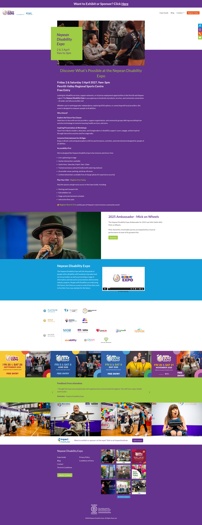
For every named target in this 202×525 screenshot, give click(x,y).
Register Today (193, 13)
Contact (60, 464)
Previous (4, 364)
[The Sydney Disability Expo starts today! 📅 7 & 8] (139, 472)
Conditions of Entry (86, 461)
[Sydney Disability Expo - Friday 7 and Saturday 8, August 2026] (126, 364)
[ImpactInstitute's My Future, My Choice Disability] (123, 456)
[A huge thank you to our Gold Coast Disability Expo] (139, 487)
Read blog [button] (113, 238)
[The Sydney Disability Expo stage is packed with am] (123, 487)
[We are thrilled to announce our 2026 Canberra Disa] (108, 456)
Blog (172, 13)
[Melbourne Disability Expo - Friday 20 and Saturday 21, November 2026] (75, 364)
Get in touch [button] (138, 440)
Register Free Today (78, 180)
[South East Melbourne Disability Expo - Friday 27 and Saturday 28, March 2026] (177, 364)
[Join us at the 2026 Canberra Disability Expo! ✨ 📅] (139, 456)
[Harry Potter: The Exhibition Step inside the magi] (108, 487)
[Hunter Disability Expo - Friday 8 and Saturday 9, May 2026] (25, 364)
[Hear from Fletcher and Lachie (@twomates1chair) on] (123, 472)
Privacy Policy (84, 457)
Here (124, 4)
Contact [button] (180, 13)
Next (197, 364)
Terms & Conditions (64, 467)
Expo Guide (164, 13)
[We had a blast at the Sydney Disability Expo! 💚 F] (108, 472)
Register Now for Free (68, 205)
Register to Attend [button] (65, 475)
